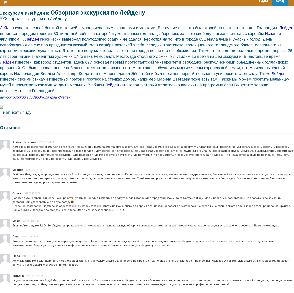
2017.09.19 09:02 (31, 193)
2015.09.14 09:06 (34, 275)
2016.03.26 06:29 (30, 236)
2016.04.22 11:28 (31, 220)
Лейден (7, 28)
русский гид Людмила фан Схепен (42, 97)
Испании (273, 33)
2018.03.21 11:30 (34, 169)
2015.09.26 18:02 (30, 255)
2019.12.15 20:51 (47, 142)
